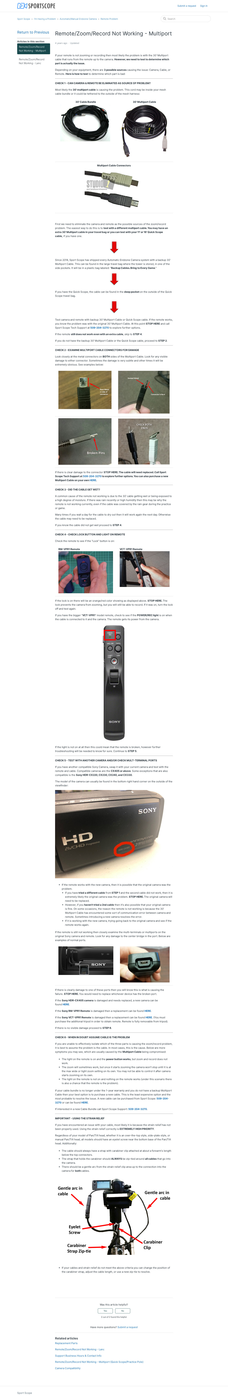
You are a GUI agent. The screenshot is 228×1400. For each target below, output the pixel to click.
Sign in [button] (203, 5)
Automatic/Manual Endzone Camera (78, 19)
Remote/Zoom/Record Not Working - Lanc (31, 61)
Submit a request (186, 5)
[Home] (36, 6)
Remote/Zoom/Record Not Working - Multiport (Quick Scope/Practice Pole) (99, 1361)
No (122, 1311)
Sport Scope (23, 19)
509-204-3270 (99, 327)
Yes (105, 1311)
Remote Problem (109, 19)
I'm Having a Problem (45, 19)
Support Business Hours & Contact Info (78, 1355)
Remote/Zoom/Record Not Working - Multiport (32, 48)
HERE (93, 480)
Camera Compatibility (67, 1368)
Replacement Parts (66, 1343)
